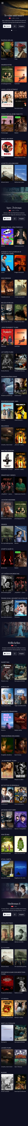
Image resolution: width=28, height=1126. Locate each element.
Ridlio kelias (14, 642)
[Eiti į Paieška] (25, 3)
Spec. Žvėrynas (14, 207)
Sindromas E (14, 903)
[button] (11, 30)
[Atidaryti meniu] (2, 3)
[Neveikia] (21, 795)
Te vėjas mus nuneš (14, 15)
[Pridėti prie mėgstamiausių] (14, 26)
